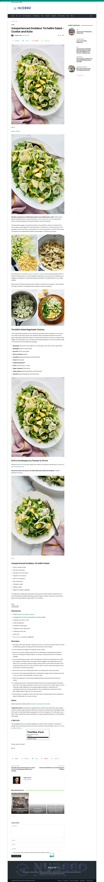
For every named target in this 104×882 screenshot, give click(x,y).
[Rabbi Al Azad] (12, 35)
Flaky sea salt (16, 637)
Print (12, 558)
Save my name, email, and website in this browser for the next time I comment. (31, 852)
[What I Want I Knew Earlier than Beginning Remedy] (71, 68)
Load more (79, 75)
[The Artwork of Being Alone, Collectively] (20, 803)
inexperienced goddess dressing (45, 219)
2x (15, 606)
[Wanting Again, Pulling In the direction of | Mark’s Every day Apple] (71, 59)
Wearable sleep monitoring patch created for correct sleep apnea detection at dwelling (23, 769)
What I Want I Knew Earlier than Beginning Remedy (84, 69)
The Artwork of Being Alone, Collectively (20, 811)
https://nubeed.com (28, 779)
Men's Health (79, 57)
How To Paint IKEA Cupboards (38, 811)
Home (12, 21)
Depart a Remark (15, 131)
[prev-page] (12, 816)
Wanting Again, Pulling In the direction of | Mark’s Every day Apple (84, 60)
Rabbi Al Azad (18, 35)
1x (12, 606)
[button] (91, 16)
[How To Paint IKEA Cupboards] (38, 803)
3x (17, 606)
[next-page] (15, 816)
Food (16, 21)
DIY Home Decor (37, 808)
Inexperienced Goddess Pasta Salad (40, 704)
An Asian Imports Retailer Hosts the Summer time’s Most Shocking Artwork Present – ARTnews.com (55, 810)
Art (20, 808)
